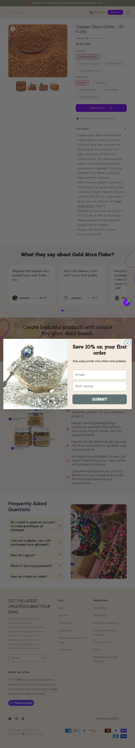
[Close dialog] (127, 343)
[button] (126, 302)
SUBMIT (99, 399)
